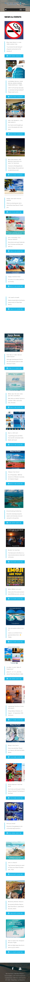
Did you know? (11, 823)
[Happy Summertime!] (15, 264)
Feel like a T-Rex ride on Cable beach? (14, 355)
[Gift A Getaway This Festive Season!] (15, 225)
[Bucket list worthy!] (15, 538)
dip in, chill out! (13, 433)
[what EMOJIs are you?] (15, 577)
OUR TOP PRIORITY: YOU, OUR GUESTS (15, 121)
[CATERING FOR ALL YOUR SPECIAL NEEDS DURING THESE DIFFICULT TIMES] (15, 69)
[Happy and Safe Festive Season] (14, 186)
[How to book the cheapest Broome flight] (15, 928)
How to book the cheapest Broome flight (16, 941)
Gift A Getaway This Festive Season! (14, 238)
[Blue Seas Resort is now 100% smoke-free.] (14, 30)
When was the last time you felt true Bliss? (15, 394)
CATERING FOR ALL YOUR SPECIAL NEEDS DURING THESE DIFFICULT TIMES (15, 83)
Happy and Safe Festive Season (14, 199)
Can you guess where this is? (16, 629)
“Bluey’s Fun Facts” (14, 472)
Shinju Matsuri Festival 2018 (15, 785)
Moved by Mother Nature (15, 901)
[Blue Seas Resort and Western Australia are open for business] (15, 147)
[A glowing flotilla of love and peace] (15, 694)
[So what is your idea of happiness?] (14, 655)
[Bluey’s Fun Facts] (15, 733)
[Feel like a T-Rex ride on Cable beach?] (14, 343)
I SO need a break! (13, 297)
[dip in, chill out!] (15, 421)
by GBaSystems (21, 980)
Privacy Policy (14, 980)
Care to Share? (12, 862)
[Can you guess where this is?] (15, 616)
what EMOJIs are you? (14, 589)
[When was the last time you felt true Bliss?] (15, 382)
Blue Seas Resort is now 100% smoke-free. (14, 43)
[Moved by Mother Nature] (15, 889)
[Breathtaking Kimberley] (14, 499)
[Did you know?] (14, 811)
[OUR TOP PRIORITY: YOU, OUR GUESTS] (15, 108)
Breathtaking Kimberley (14, 511)
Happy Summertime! (14, 276)
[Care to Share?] (15, 850)
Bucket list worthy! (14, 550)
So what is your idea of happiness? (14, 668)
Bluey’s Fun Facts (13, 745)
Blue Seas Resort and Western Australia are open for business (15, 161)
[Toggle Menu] (21, 9)
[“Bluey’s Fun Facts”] (15, 460)
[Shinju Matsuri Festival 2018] (15, 772)
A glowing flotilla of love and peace (16, 707)
